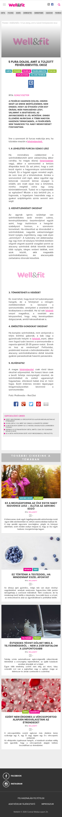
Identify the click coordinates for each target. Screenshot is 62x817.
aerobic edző (26, 498)
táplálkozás (22, 75)
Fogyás (10, 13)
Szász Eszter (21, 95)
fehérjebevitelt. (35, 141)
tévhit (37, 638)
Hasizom (49, 13)
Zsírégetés (27, 13)
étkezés (17, 71)
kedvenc (38, 498)
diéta (8, 71)
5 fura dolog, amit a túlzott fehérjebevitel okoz (39, 23)
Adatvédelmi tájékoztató (22, 804)
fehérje (26, 71)
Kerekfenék (38, 13)
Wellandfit (33, 512)
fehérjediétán (46, 160)
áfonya (27, 570)
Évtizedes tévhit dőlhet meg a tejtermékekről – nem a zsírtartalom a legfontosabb (31, 645)
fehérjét (49, 310)
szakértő (34, 712)
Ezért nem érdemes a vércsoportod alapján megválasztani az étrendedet (31, 719)
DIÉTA (3, 13)
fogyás (52, 71)
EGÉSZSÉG (14, 23)
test (36, 570)
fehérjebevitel (40, 71)
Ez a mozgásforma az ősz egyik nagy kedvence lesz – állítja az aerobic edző (31, 505)
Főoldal (5, 23)
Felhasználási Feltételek (31, 798)
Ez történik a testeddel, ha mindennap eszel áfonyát (31, 576)
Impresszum (48, 804)
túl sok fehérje (38, 75)
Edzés (18, 13)
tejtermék (27, 638)
